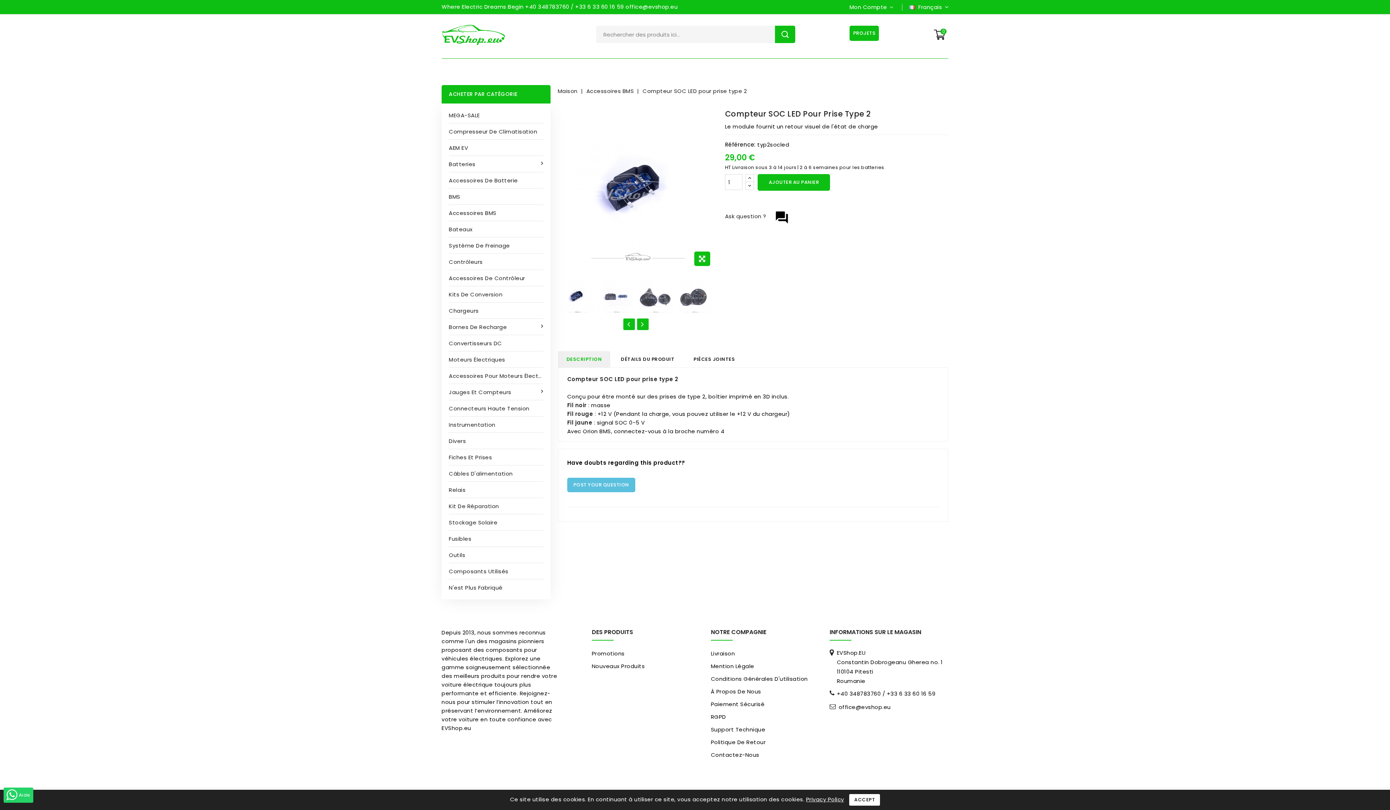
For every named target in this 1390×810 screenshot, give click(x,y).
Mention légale (732, 666)
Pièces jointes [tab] (714, 359)
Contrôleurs (466, 262)
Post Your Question (601, 484)
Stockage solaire (473, 522)
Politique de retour (738, 742)
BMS (454, 197)
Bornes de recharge (478, 327)
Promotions (608, 653)
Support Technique (738, 729)
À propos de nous (736, 691)
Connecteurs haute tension (489, 408)
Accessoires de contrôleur (487, 278)
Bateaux (461, 229)
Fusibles (460, 539)
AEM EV (458, 148)
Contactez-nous (735, 755)
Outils (457, 555)
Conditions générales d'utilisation (759, 679)
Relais (457, 490)
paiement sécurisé (738, 704)
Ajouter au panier (794, 182)
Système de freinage (479, 245)
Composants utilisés (479, 571)
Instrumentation (472, 425)
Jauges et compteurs (480, 392)
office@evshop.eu (865, 707)
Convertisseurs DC (475, 343)
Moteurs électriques (477, 359)
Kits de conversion (475, 294)
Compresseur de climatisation (493, 131)
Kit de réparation (474, 506)
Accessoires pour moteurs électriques (500, 376)
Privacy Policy (825, 799)
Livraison (723, 653)
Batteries (462, 164)
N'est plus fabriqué (476, 587)
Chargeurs (464, 311)
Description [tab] (584, 359)
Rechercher (785, 34)
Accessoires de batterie (483, 180)
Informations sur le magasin (875, 632)
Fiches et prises (470, 457)
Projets (864, 33)
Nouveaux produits (618, 666)
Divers (457, 441)
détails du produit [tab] (647, 359)
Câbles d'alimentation (481, 473)
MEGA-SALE (464, 115)
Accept (864, 799)
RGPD (718, 717)
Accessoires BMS (473, 213)
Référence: (740, 144)
